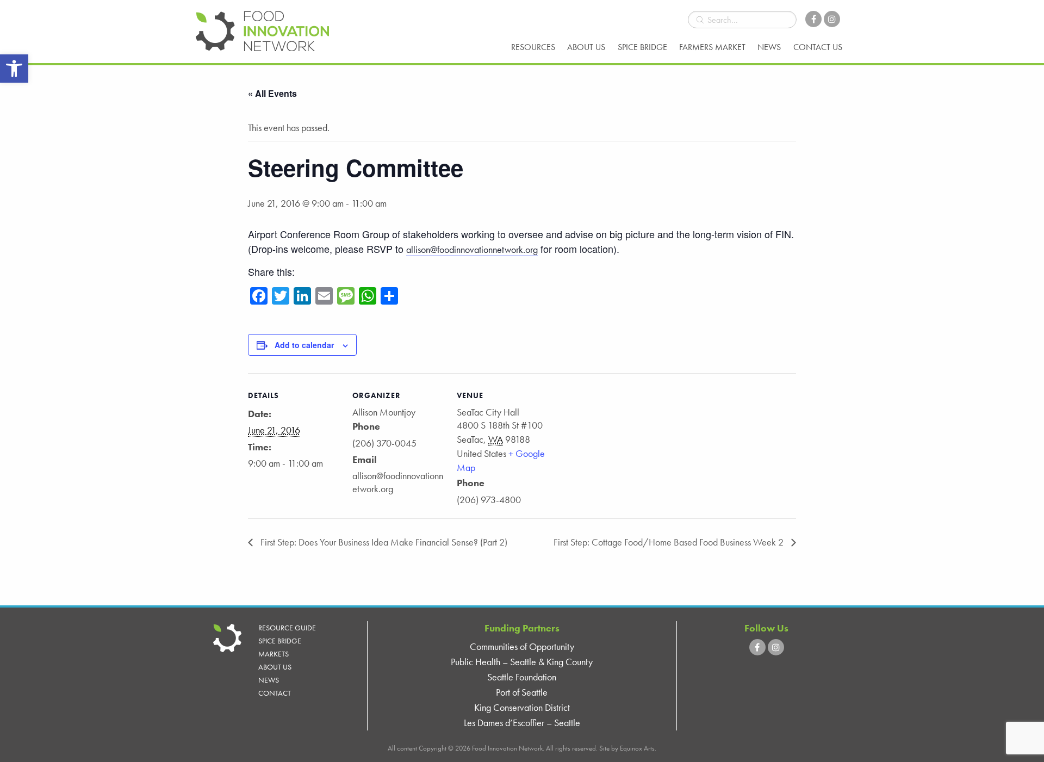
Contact (274, 693)
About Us (586, 47)
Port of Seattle (522, 692)
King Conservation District (522, 707)
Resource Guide (287, 628)
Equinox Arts (637, 748)
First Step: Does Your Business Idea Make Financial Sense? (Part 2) (382, 542)
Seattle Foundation (521, 677)
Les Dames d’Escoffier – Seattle (522, 722)
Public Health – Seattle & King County (522, 661)
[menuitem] (533, 47)
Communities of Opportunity (522, 646)
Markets (273, 654)
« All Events (272, 93)
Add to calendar (304, 344)
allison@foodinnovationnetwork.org (472, 249)
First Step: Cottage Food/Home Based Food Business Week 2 (670, 542)
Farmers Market (712, 47)
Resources (533, 47)
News (769, 47)
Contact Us (817, 47)
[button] (14, 68)
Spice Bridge (642, 47)
